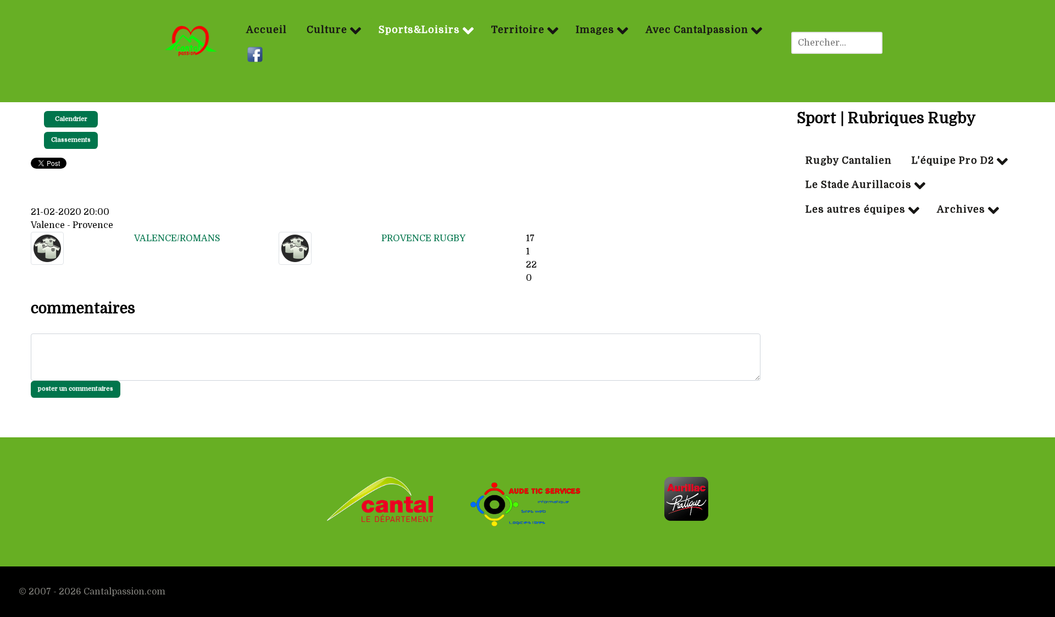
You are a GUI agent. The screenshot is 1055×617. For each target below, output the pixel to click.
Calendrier (71, 119)
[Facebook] (256, 55)
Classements (71, 139)
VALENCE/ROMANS (177, 238)
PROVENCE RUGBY (423, 238)
